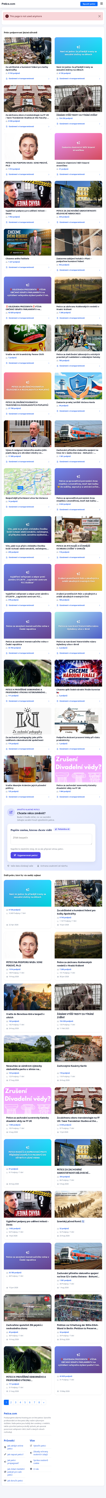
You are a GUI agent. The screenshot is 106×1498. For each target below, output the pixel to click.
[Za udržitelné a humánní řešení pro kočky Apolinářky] (27, 59)
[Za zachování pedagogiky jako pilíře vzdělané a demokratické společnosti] (27, 730)
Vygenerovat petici (27, 855)
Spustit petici (89, 4)
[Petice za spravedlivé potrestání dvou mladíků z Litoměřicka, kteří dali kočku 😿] (78, 490)
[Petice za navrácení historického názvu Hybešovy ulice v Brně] (78, 634)
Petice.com (8, 3)
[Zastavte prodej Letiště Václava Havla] (78, 393)
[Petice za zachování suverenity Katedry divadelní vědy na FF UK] (78, 777)
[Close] (99, 16)
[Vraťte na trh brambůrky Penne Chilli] (27, 345)
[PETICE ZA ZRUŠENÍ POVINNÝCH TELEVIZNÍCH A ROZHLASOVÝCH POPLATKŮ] (27, 394)
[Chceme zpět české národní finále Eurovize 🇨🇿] (78, 682)
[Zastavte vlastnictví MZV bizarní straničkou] (78, 155)
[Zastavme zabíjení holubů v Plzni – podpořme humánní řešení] (78, 251)
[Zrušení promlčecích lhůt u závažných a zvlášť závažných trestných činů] (78, 586)
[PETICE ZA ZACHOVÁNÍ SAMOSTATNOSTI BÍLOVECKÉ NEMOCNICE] (78, 203)
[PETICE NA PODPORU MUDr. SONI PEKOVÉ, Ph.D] (27, 155)
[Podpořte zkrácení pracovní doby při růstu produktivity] (78, 730)
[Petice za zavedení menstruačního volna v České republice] (27, 634)
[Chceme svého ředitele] (27, 250)
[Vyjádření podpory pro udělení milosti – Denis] (27, 203)
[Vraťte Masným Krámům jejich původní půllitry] (27, 777)
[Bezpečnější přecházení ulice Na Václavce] (27, 489)
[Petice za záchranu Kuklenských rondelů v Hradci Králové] (78, 299)
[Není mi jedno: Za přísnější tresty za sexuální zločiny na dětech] (78, 59)
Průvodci (9, 1440)
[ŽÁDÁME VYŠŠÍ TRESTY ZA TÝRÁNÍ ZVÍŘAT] (78, 106)
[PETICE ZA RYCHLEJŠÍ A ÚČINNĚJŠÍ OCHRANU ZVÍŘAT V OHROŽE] (78, 538)
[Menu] (101, 4)
